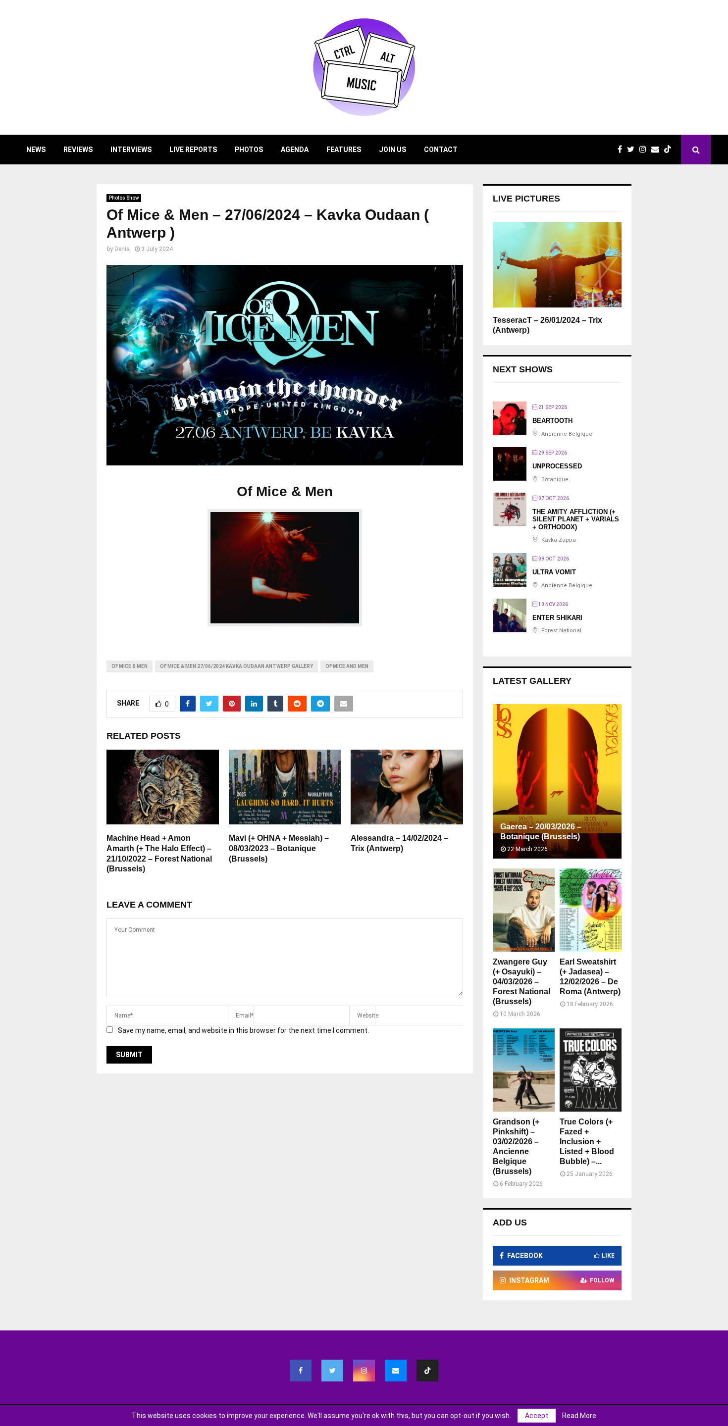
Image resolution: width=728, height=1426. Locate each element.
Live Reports (193, 149)
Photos (249, 149)
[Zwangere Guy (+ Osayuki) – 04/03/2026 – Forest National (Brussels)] (524, 910)
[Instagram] (645, 149)
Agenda (295, 149)
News (36, 149)
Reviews (78, 149)
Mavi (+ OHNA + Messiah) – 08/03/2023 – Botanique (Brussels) (279, 848)
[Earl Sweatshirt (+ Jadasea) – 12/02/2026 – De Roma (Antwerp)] (591, 910)
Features (343, 149)
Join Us (392, 149)
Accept (536, 1416)
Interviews (131, 149)
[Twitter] (633, 149)
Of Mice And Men (346, 666)
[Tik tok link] (670, 149)
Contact (441, 149)
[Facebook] (622, 149)
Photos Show (124, 198)
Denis (122, 249)
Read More (579, 1415)
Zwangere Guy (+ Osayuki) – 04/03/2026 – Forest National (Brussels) (521, 982)
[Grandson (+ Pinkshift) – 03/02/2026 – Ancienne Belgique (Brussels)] (524, 1070)
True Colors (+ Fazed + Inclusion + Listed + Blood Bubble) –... (587, 1142)
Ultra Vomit (554, 572)
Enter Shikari (557, 617)
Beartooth (552, 420)
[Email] (657, 149)
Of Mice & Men (129, 666)
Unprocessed (557, 466)
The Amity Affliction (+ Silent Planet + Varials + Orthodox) (575, 519)
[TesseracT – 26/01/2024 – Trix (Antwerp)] (557, 264)
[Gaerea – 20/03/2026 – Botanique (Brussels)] (557, 781)
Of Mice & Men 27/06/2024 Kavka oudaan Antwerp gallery (236, 666)
